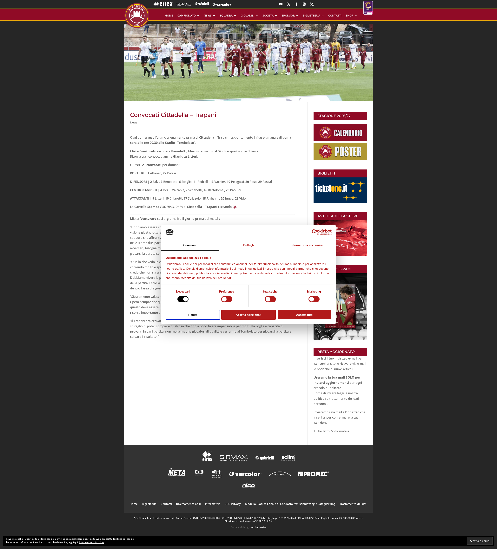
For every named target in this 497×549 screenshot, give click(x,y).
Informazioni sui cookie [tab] (307, 245)
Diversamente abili (188, 504)
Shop (349, 15)
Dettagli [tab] (248, 245)
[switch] (226, 299)
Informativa (212, 504)
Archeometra (258, 527)
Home (169, 15)
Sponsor (288, 15)
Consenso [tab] (190, 245)
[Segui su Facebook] (296, 4)
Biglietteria (311, 15)
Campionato (186, 15)
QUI (235, 207)
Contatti (334, 15)
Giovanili (247, 15)
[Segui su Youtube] (281, 4)
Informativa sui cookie (91, 542)
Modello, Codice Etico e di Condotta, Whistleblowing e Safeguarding (290, 504)
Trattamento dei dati (353, 504)
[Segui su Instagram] (304, 4)
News (208, 15)
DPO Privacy (233, 504)
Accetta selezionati (248, 314)
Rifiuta (192, 314)
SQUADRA (226, 15)
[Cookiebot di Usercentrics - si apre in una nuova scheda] (315, 232)
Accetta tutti (304, 314)
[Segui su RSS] (312, 4)
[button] (248, 61)
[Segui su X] (289, 4)
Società (268, 15)
